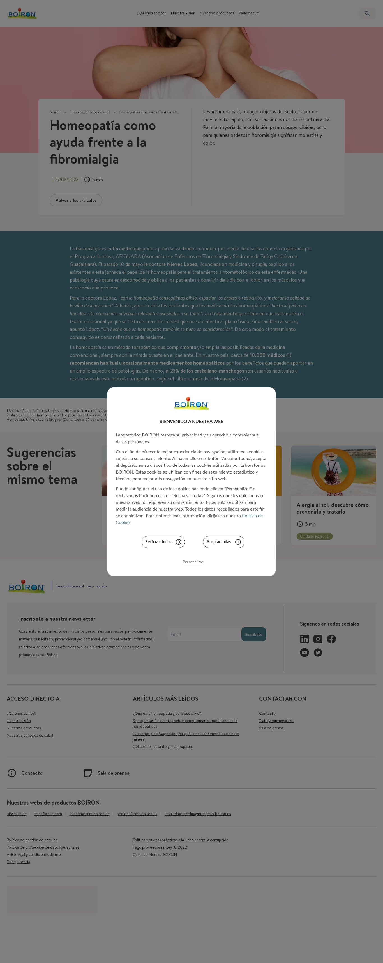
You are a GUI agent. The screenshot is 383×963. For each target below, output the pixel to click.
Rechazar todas (158, 542)
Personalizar (193, 562)
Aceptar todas (219, 542)
